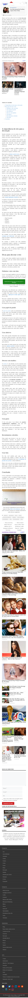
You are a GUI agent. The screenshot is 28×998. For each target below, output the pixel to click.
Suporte (4, 945)
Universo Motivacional (7, 947)
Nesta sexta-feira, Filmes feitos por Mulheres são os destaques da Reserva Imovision (8, 526)
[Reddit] (22, 987)
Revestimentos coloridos (12, 115)
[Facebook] (6, 987)
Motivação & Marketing (7, 901)
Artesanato (5, 856)
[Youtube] (19, 987)
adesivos (5, 515)
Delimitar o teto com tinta (12, 108)
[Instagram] (13, 990)
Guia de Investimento (7, 517)
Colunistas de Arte (6, 931)
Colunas (4, 860)
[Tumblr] (3, 990)
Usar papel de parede (11, 109)
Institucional (5, 960)
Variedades (5, 917)
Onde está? (5, 908)
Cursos (4, 865)
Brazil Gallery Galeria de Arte (9, 929)
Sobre (4, 972)
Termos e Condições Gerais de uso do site (11, 976)
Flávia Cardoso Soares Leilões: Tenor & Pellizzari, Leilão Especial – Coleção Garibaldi (19, 526)
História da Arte (6, 890)
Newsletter (5, 965)
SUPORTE (5, 974)
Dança (4, 867)
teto (10, 519)
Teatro (4, 915)
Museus (4, 940)
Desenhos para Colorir (7, 874)
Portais (4, 942)
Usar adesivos (10, 111)
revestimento (5, 519)
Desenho (4, 872)
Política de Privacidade (7, 967)
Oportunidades (5, 910)
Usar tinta (9, 117)
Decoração (5, 869)
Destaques (5, 876)
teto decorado (16, 519)
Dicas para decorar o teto (10, 106)
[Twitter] (9, 987)
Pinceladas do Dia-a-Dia (7, 913)
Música (4, 904)
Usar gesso (9, 114)
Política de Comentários (7, 970)
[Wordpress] (6, 990)
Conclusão (7, 119)
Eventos (4, 879)
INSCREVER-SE (6, 938)
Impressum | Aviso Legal (8, 979)
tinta (22, 519)
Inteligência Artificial (7, 892)
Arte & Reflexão (6, 854)
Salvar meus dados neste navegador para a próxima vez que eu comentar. (13, 799)
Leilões (4, 894)
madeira (5, 363)
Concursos (5, 933)
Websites (4, 949)
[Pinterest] (13, 987)
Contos (4, 863)
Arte (3, 851)
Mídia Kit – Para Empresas (8, 963)
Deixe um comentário (7, 15)
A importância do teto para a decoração (13, 105)
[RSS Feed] (3, 987)
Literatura (5, 897)
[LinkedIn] (16, 987)
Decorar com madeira (11, 112)
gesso (20, 515)
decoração (11, 515)
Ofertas (4, 906)
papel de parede (7, 310)
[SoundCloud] (9, 990)
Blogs (4, 926)
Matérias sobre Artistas (7, 899)
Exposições (5, 881)
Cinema (4, 858)
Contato (4, 958)
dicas (16, 515)
